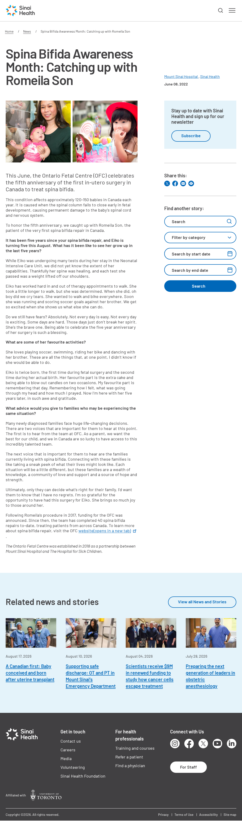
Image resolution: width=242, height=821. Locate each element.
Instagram (175, 743)
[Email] (183, 183)
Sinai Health (210, 76)
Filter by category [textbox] (188, 237)
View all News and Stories (202, 601)
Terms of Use (183, 814)
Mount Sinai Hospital (181, 76)
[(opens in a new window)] (46, 795)
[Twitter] (167, 183)
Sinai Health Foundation (82, 775)
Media (66, 758)
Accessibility (208, 814)
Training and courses (135, 748)
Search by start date (191, 253)
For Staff (188, 767)
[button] (221, 11)
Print (191, 183)
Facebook (189, 743)
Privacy (163, 814)
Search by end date (190, 270)
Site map (230, 814)
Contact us (70, 741)
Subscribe (191, 135)
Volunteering (72, 767)
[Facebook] (175, 183)
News (27, 31)
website (104, 530)
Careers (67, 749)
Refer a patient (129, 756)
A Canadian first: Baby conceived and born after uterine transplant (30, 672)
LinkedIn (231, 743)
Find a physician (130, 765)
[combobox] (200, 237)
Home (9, 31)
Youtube (217, 743)
